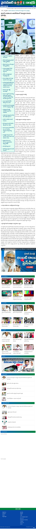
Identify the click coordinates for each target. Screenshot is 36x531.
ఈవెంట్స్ (21, 512)
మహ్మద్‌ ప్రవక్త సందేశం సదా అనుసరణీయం (14, 427)
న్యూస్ (21, 515)
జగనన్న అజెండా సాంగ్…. (5, 298)
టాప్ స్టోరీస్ (6, 11)
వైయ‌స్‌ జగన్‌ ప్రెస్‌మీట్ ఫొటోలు (17, 312)
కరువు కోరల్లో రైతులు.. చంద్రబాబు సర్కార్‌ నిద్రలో (14, 398)
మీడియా (21, 514)
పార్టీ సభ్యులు (4, 516)
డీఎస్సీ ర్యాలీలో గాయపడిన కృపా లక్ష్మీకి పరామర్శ (14, 388)
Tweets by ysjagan (3, 459)
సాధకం (3, 515)
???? (33, 6)
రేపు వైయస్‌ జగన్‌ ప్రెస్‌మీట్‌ (12, 422)
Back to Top (34, 527)
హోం (2, 11)
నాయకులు (4, 514)
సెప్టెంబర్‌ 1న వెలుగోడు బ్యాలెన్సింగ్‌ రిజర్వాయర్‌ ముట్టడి (15, 393)
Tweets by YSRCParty (4, 434)
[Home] (18, 2)
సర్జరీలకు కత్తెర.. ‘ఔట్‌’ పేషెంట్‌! (12, 412)
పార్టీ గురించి (4, 512)
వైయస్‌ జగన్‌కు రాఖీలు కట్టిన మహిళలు (29, 8)
